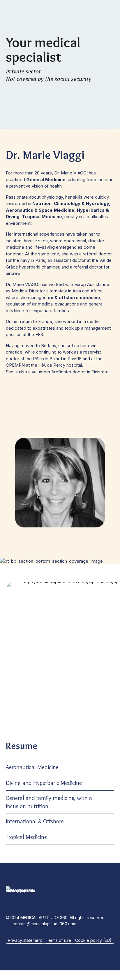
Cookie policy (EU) (93, 940)
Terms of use (58, 940)
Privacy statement (25, 940)
